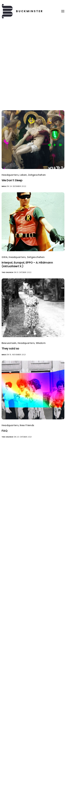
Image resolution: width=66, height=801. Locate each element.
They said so (10, 348)
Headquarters (10, 174)
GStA (5, 257)
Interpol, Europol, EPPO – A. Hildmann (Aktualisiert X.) (27, 264)
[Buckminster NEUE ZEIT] (22, 11)
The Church (7, 272)
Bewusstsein (9, 343)
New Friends (27, 425)
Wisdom (40, 343)
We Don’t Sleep (12, 180)
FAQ (4, 431)
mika (4, 186)
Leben (23, 174)
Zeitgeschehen (37, 174)
